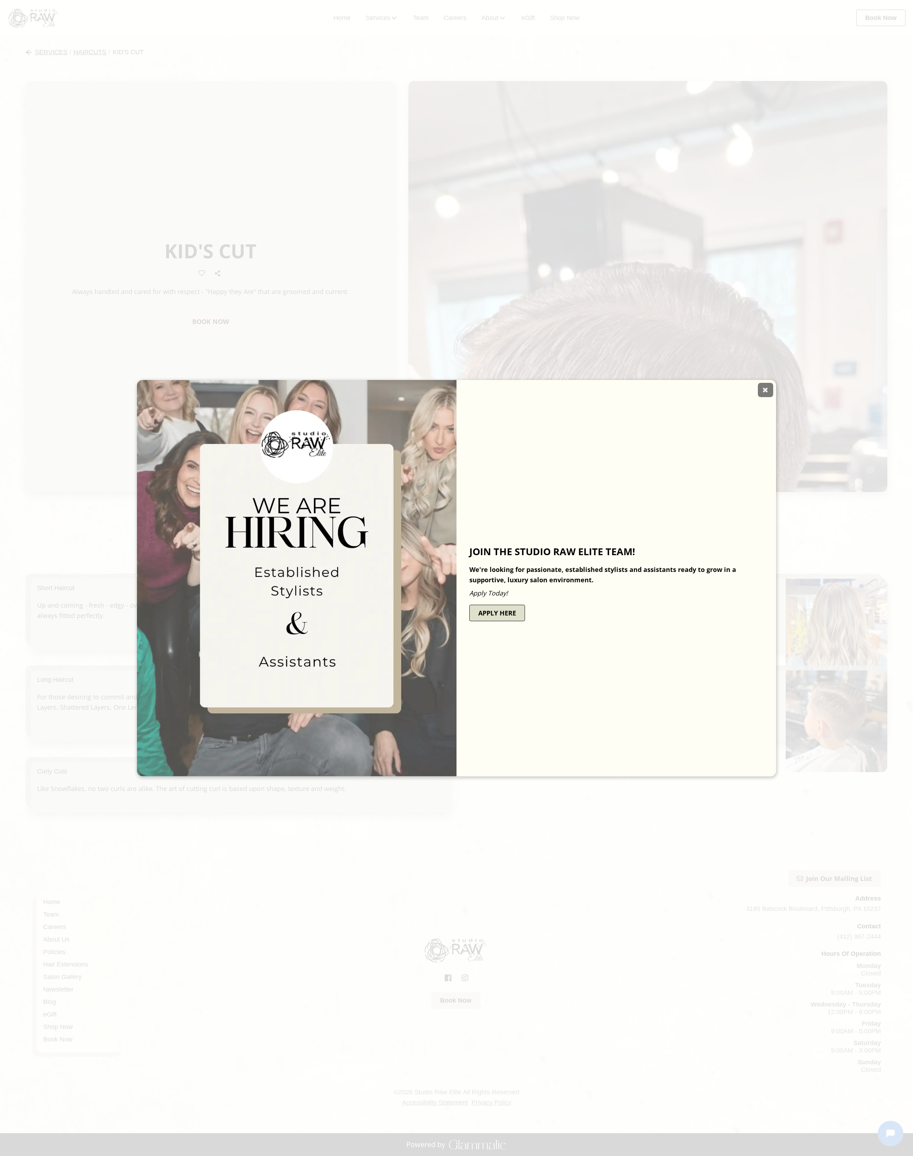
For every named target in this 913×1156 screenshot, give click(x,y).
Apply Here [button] (497, 613)
